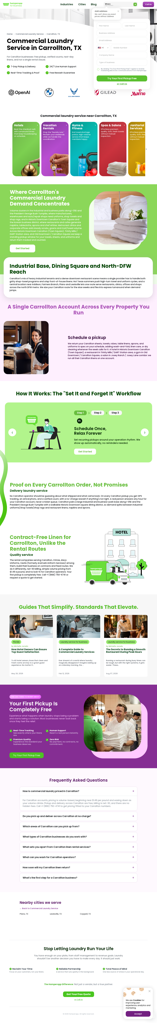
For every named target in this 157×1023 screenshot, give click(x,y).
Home (10, 34)
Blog (94, 4)
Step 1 (80, 412)
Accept (138, 1013)
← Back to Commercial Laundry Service (39, 908)
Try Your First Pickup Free (122, 78)
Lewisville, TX (56, 913)
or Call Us (78, 999)
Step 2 (97, 412)
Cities (82, 4)
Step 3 (115, 412)
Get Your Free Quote (78, 994)
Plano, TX (24, 913)
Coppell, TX (85, 913)
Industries (66, 4)
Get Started (22, 248)
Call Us (148, 4)
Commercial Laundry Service (30, 34)
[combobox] (103, 48)
